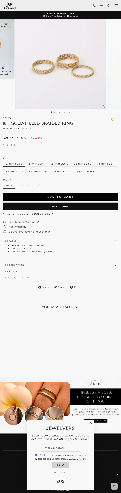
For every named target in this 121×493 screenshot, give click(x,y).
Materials (13, 271)
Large (38, 185)
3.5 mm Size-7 (106, 163)
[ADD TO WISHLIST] (113, 119)
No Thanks (60, 472)
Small (9, 185)
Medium (24, 185)
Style (7, 180)
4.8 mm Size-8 (85, 171)
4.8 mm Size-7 (62, 171)
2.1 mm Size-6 (14, 163)
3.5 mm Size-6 (82, 163)
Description (15, 265)
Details (11, 241)
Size (6, 158)
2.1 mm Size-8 (59, 163)
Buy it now (60, 206)
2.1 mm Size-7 (37, 163)
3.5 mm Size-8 (14, 171)
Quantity (10, 145)
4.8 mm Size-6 (38, 171)
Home (6, 117)
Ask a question (17, 278)
